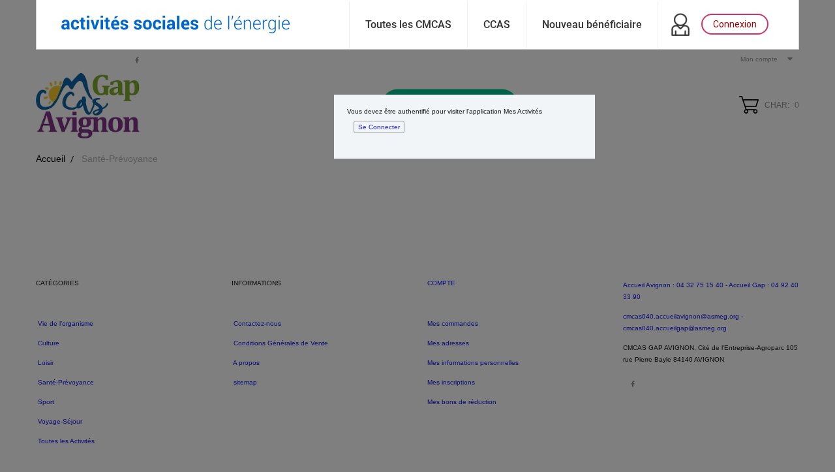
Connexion (735, 24)
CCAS (496, 24)
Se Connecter (379, 127)
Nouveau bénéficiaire (592, 24)
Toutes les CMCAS (408, 24)
